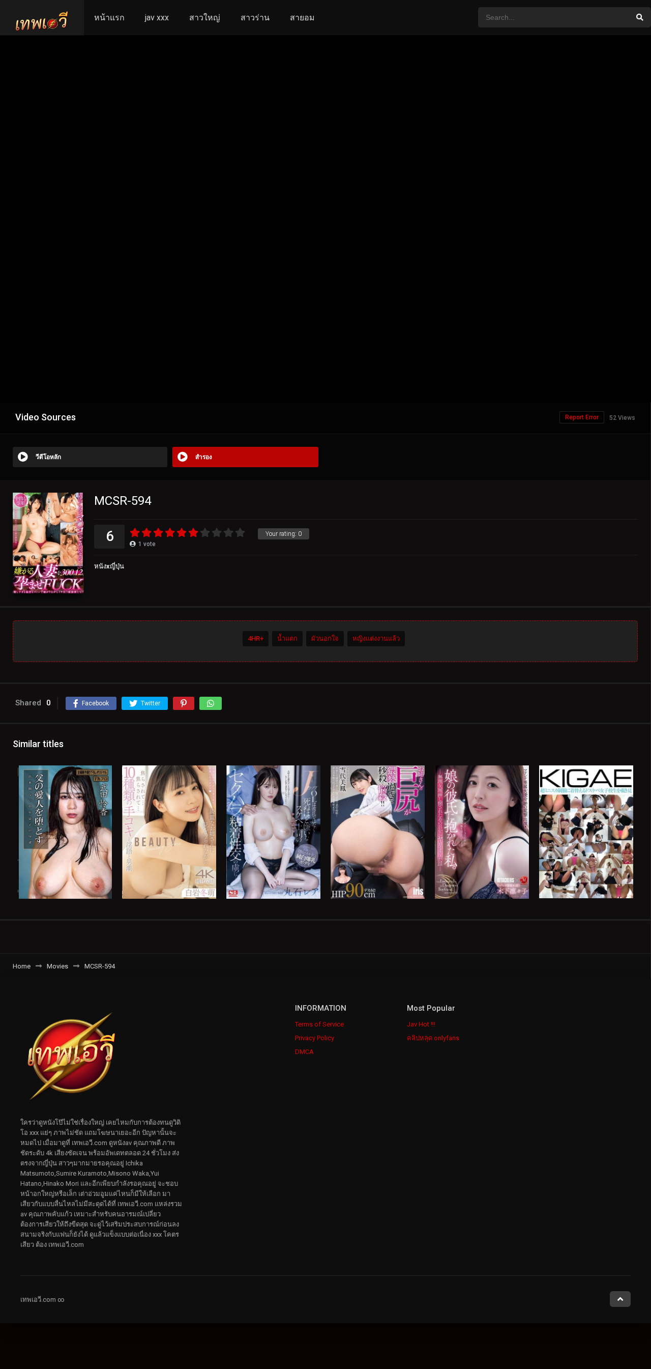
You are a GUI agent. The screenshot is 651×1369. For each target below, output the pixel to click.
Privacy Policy (314, 1038)
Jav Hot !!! (421, 1024)
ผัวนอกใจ (325, 638)
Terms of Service (319, 1024)
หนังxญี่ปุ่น (109, 566)
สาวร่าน (255, 17)
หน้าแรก (109, 17)
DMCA (304, 1052)
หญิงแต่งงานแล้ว (376, 638)
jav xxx (157, 17)
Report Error (582, 417)
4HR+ (255, 638)
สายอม (302, 17)
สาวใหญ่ (204, 17)
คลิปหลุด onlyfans (433, 1038)
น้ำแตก (287, 638)
